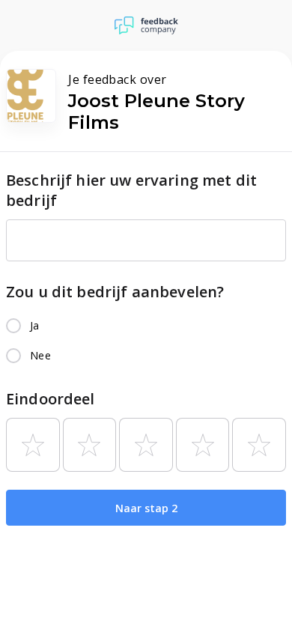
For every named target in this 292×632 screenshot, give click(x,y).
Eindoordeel (50, 399)
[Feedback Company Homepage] (146, 25)
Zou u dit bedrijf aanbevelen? (115, 292)
